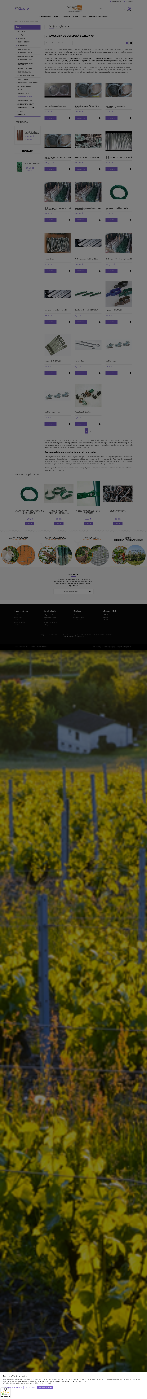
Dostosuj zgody (30, 1387)
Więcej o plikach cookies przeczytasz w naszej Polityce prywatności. (27, 1383)
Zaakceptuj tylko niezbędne (13, 1387)
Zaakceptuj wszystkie (45, 1387)
